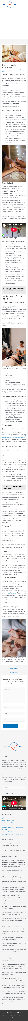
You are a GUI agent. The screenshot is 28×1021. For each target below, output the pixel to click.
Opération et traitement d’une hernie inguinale (13, 818)
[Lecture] (3, 808)
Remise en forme (19, 70)
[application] (14, 803)
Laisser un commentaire (8, 70)
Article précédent (14, 668)
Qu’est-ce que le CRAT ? (8, 820)
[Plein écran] (24, 808)
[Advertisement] (14, 24)
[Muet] (22, 808)
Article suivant (14, 672)
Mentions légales (13, 1015)
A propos (5, 1015)
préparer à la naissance (12, 593)
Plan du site (22, 1015)
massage (14, 136)
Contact (14, 1017)
